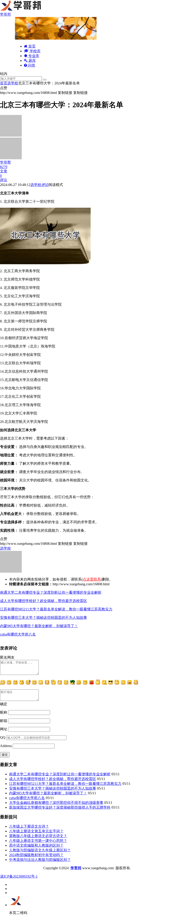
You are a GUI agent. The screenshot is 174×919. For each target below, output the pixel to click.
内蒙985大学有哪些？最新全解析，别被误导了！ (39, 626)
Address (6, 746)
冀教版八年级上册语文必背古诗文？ (38, 836)
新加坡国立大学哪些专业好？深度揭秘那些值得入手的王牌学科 (60, 807)
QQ (2, 737)
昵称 (3, 712)
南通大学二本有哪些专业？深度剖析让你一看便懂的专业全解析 (51, 592)
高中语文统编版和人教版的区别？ (36, 845)
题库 (32, 60)
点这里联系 (92, 579)
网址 (3, 729)
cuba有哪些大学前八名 (18, 634)
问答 (31, 65)
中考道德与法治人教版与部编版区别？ (40, 860)
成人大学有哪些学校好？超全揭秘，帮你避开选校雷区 (43, 601)
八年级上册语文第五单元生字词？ (36, 831)
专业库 (33, 56)
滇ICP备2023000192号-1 (19, 876)
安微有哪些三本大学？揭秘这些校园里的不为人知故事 (43, 617)
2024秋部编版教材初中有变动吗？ (36, 855)
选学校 (12, 83)
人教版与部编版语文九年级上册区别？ (40, 850)
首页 (31, 46)
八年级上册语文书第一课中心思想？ (38, 841)
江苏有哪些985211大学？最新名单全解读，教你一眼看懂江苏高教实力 (56, 609)
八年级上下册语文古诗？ (29, 826)
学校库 (35, 51)
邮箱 (3, 721)
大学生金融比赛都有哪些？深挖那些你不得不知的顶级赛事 (56, 803)
